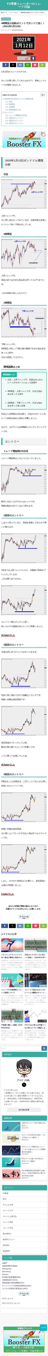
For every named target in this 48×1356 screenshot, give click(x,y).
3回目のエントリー (16, 123)
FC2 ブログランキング (11, 1303)
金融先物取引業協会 (10, 1266)
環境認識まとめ (15, 109)
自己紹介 (6, 1245)
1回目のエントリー (16, 118)
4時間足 (12, 104)
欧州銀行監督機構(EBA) (11, 1277)
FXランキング (7, 1298)
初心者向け (7, 1233)
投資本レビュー (9, 1239)
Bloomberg (6, 1271)
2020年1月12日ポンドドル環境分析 (18, 99)
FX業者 (5, 1193)
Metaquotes (6, 1269)
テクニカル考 (8, 1205)
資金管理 (6, 1251)
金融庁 (4, 1263)
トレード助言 (8, 1222)
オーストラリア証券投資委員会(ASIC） (17, 1286)
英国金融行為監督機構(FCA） (13, 1283)
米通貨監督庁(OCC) (10, 1280)
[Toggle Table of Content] (41, 95)
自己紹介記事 (24, 1110)
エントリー (9, 112)
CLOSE (43, 1327)
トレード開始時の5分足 (18, 115)
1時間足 (12, 107)
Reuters (5, 1274)
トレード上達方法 (9, 1216)
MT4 (4, 1199)
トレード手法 (8, 1228)
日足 (10, 101)
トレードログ (6, 18)
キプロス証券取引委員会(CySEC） (15, 1288)
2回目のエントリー (16, 121)
